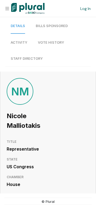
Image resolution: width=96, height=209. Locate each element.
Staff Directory (27, 59)
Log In (85, 8)
